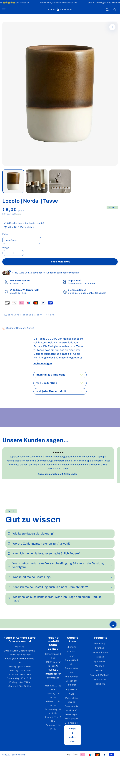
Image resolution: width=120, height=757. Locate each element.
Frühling (99, 648)
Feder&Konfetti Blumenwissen (71, 666)
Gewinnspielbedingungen (71, 716)
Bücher (100, 670)
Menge (5, 248)
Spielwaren (100, 661)
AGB (71, 694)
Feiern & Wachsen (99, 675)
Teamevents (71, 676)
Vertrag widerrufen (73, 735)
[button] (3, 9)
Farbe (5, 234)
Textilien (99, 657)
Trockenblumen (99, 652)
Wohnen (99, 666)
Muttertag (99, 643)
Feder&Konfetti (18, 755)
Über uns (71, 647)
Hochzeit (100, 684)
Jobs (71, 656)
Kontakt (71, 651)
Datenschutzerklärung (71, 708)
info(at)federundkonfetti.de (19, 658)
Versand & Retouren (71, 683)
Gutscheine (100, 679)
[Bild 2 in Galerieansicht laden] (37, 181)
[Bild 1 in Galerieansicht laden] (13, 181)
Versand (18, 214)
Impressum (71, 689)
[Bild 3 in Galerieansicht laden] (60, 181)
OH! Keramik (71, 723)
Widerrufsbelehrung (71, 700)
